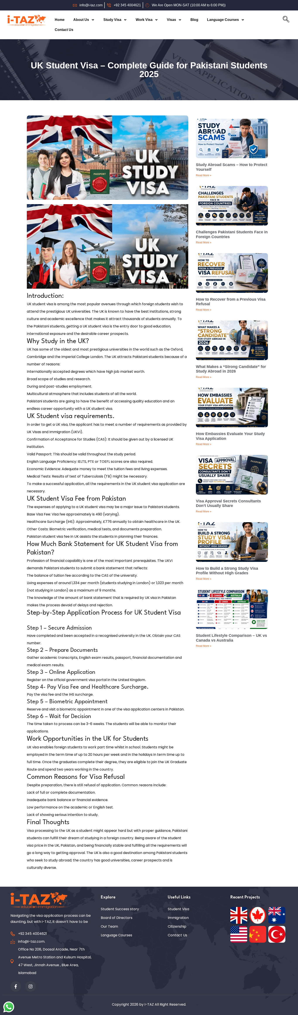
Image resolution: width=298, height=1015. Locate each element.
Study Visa (112, 20)
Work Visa (144, 20)
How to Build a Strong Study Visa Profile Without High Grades (227, 570)
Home (60, 20)
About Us (81, 20)
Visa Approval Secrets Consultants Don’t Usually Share (228, 503)
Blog (194, 20)
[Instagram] (30, 986)
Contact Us (64, 30)
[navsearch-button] (286, 20)
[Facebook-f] (15, 986)
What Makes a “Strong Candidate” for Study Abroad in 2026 (231, 369)
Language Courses (223, 20)
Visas (171, 20)
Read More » (203, 175)
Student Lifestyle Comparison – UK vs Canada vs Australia (231, 637)
